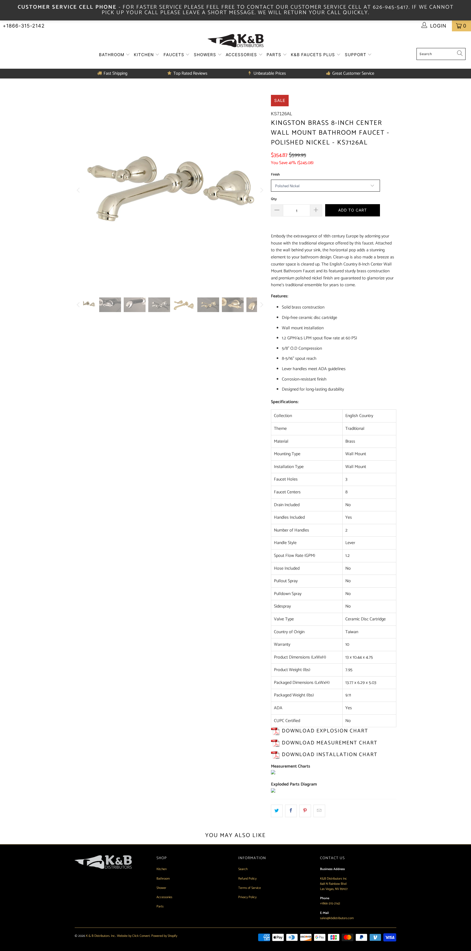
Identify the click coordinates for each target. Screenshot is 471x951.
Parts (275, 54)
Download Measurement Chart (330, 743)
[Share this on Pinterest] (305, 811)
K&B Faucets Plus (313, 54)
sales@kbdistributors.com (337, 918)
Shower (161, 887)
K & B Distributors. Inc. (101, 935)
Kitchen (144, 54)
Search (242, 869)
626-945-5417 (391, 7)
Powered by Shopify (164, 935)
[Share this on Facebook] (291, 811)
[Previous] (78, 190)
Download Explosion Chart (325, 731)
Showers (206, 54)
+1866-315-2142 (24, 26)
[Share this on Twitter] (277, 811)
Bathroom (112, 54)
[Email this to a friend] (319, 811)
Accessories (242, 54)
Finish (275, 174)
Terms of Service (249, 887)
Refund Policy (247, 878)
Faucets (175, 54)
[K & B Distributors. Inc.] (236, 41)
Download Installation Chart (330, 754)
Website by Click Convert (133, 935)
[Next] (261, 190)
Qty (274, 199)
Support (356, 54)
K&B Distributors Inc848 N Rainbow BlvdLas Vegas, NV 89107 (334, 884)
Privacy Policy (247, 897)
